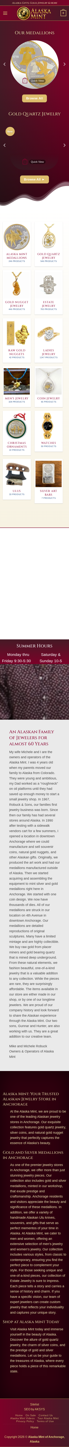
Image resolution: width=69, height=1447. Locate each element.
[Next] (64, 64)
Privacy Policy (25, 1421)
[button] (5, 13)
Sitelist (34, 1404)
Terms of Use (45, 1421)
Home (19, 1415)
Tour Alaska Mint (48, 1418)
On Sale (31, 1415)
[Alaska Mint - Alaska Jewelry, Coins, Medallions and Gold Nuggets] (34, 13)
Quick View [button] (37, 80)
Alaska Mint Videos (22, 1418)
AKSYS (40, 1409)
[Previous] (5, 64)
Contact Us (46, 1415)
